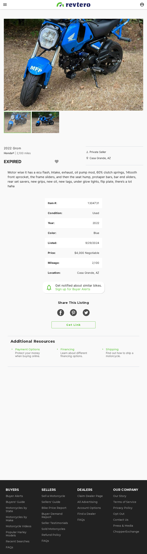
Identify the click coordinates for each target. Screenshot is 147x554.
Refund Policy (51, 535)
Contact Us (120, 519)
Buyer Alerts (14, 496)
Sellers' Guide (51, 502)
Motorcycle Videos (18, 526)
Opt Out (118, 514)
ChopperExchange (126, 531)
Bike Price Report (54, 508)
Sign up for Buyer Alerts (72, 289)
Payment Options (27, 349)
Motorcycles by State (16, 509)
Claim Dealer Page (90, 496)
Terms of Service (124, 502)
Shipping (112, 349)
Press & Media (123, 525)
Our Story (119, 496)
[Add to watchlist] (56, 161)
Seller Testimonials (55, 523)
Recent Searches (17, 541)
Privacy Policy (122, 508)
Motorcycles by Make (16, 518)
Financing (67, 349)
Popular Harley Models (16, 533)
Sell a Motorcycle (53, 496)
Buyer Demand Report (52, 515)
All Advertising (87, 502)
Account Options (89, 508)
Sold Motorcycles (53, 529)
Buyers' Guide (15, 502)
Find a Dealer (86, 514)
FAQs (9, 547)
